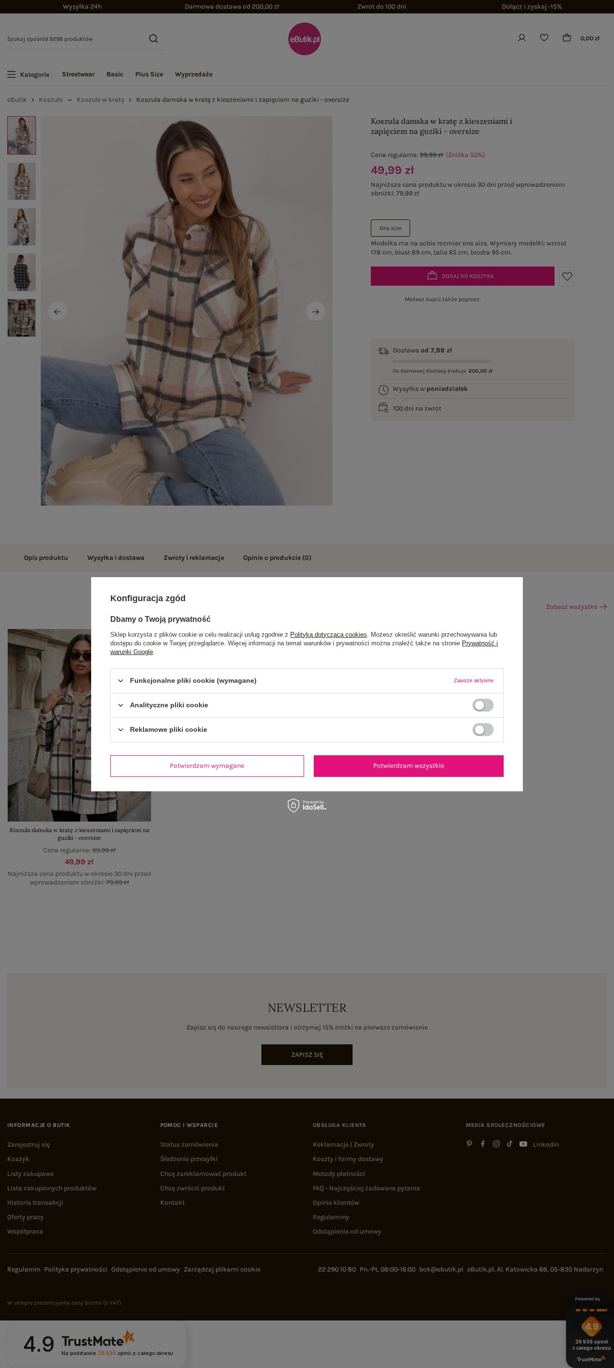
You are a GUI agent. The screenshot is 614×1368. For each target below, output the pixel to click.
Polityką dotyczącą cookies (328, 634)
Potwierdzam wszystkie (408, 766)
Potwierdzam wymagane (207, 766)
